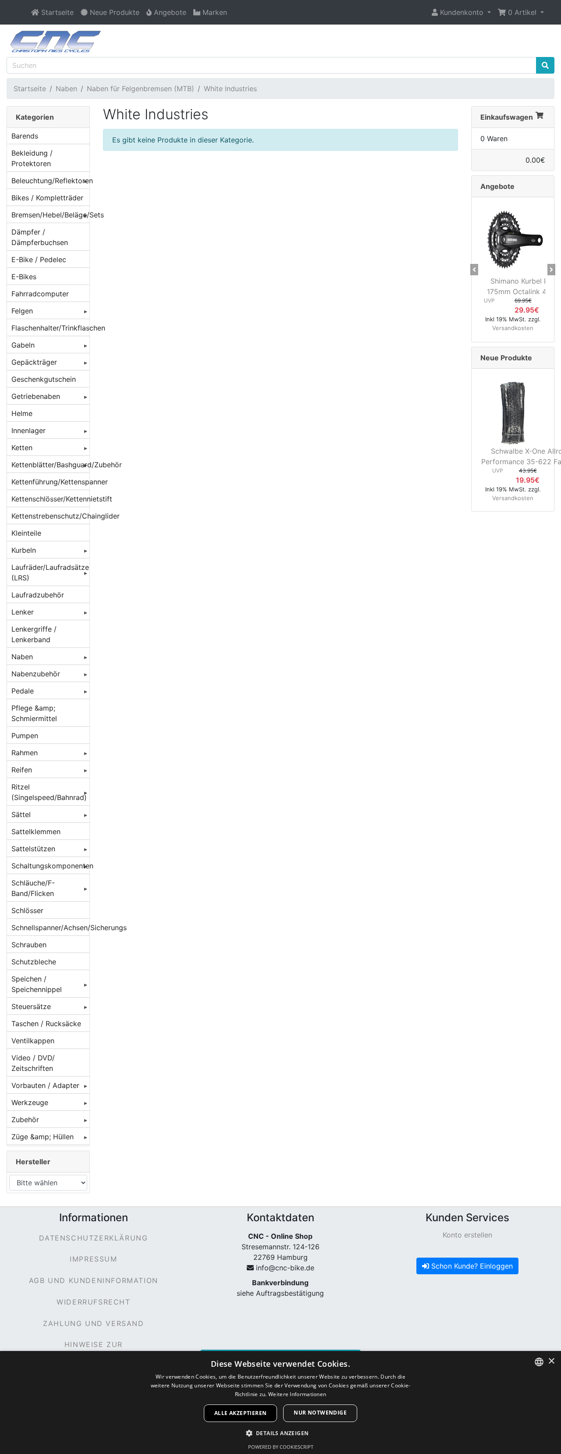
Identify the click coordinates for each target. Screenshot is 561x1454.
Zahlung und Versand (93, 1323)
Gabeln (23, 345)
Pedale (22, 690)
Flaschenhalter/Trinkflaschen (50, 328)
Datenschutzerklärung (93, 1238)
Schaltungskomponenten (50, 865)
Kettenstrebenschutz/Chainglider (50, 516)
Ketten (21, 447)
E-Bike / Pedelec (38, 259)
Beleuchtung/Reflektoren (50, 180)
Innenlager (28, 430)
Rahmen (24, 752)
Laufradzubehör (37, 594)
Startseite (30, 88)
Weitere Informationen (297, 1394)
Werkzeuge (29, 1102)
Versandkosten (512, 327)
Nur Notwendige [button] (320, 1412)
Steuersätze (31, 1006)
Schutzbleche (33, 961)
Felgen (22, 310)
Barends (24, 136)
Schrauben (28, 944)
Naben (66, 88)
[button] (461, 12)
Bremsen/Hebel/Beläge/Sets (50, 214)
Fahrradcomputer (40, 293)
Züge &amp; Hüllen (42, 1136)
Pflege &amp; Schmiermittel (34, 713)
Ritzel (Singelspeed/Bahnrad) (49, 792)
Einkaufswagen (506, 117)
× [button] (551, 1361)
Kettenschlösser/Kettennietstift (50, 498)
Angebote (497, 186)
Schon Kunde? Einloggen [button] (471, 1266)
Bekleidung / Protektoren (32, 158)
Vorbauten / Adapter (45, 1085)
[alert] (280, 1402)
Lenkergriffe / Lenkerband (34, 634)
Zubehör (25, 1119)
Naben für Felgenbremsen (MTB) (140, 88)
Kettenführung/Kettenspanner (50, 481)
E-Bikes (23, 276)
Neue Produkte (506, 357)
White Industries (230, 88)
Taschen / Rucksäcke (46, 1023)
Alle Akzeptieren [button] (240, 1413)
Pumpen (24, 735)
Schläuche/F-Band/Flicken (33, 888)
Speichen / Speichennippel (36, 984)
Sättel (21, 814)
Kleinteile (26, 533)
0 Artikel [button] (522, 12)
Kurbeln (23, 550)
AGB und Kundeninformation (93, 1280)
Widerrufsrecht (93, 1302)
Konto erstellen (467, 1234)
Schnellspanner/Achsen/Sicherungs (50, 927)
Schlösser (27, 910)
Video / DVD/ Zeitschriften (33, 1063)
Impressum (93, 1259)
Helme (21, 413)
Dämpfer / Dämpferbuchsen (39, 237)
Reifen (21, 769)
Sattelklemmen (35, 831)
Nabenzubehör (35, 673)
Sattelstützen (33, 848)
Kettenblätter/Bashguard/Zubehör (50, 464)
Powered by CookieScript (280, 1446)
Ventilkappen (32, 1040)
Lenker (22, 612)
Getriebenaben (35, 396)
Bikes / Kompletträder (47, 197)
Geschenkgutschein (43, 379)
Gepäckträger (34, 362)
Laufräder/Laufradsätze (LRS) (50, 572)
